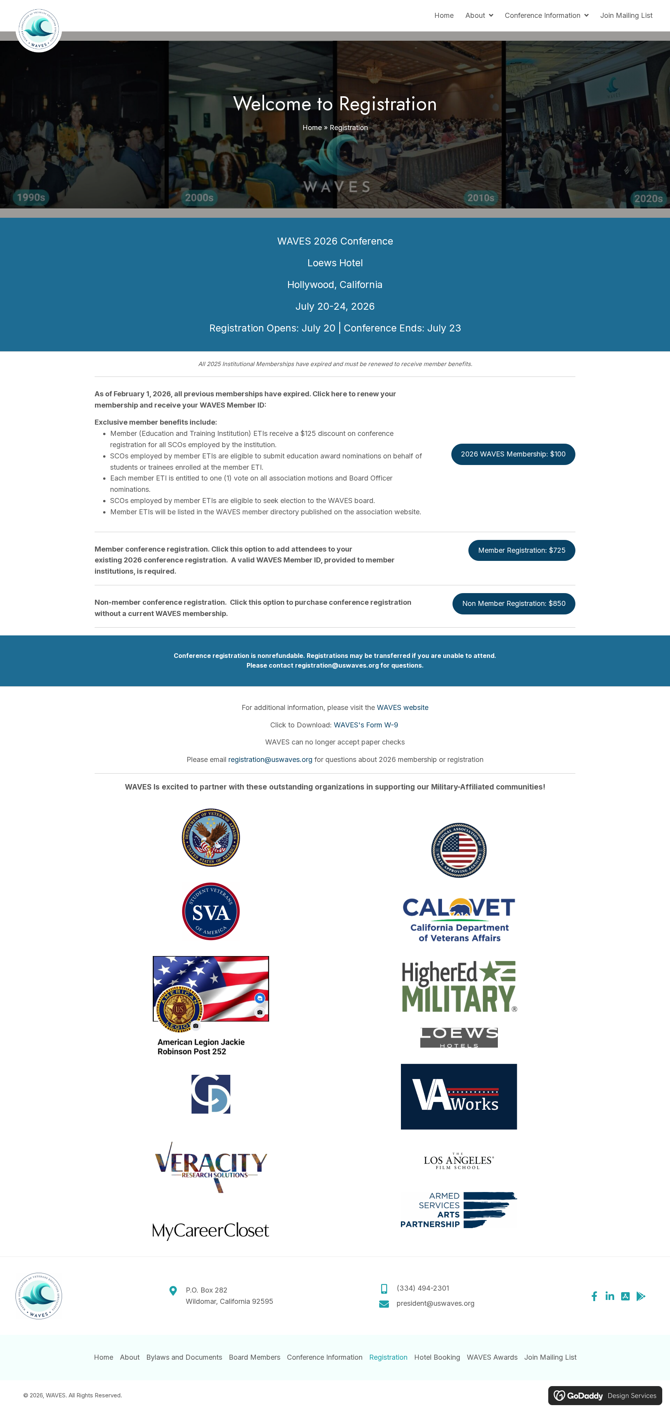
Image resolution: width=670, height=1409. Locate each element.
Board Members (254, 1357)
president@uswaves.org (436, 1303)
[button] (594, 1296)
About (130, 1357)
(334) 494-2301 (423, 1288)
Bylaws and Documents (184, 1357)
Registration (388, 1357)
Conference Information (325, 1357)
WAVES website (402, 707)
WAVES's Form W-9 (367, 725)
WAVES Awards (492, 1357)
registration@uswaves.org (337, 665)
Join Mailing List (550, 1357)
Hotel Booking (437, 1357)
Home (312, 127)
